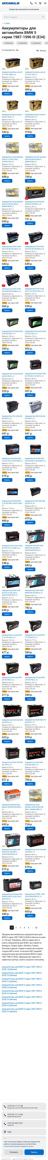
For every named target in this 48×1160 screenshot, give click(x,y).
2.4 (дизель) (36, 43)
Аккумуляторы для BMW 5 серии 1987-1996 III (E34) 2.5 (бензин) (22, 986)
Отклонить (14, 1152)
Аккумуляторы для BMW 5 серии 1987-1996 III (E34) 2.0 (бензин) (22, 974)
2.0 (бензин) (22, 43)
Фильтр (43, 50)
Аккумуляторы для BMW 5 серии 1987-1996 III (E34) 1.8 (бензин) (22, 968)
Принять (34, 1152)
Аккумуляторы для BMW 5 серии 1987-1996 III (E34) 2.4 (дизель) (22, 980)
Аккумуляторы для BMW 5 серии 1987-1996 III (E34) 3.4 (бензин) (22, 998)
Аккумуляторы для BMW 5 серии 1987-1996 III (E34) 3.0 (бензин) (22, 992)
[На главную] (11, 3)
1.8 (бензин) (8, 43)
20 (36, 927)
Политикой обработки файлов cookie (19, 1146)
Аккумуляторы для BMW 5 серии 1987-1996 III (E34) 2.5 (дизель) (22, 1010)
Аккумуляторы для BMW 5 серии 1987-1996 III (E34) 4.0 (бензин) (22, 1004)
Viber (9, 1132)
